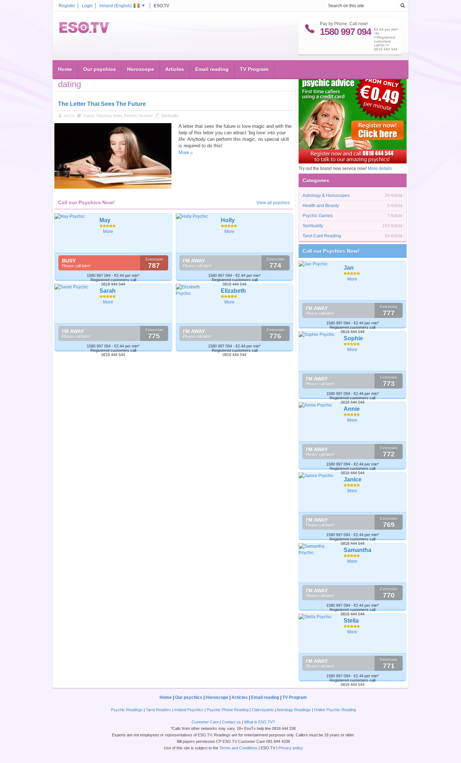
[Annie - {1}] (318, 421)
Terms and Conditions (238, 748)
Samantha (357, 550)
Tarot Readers (158, 710)
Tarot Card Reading (322, 235)
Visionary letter (109, 115)
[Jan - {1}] (318, 280)
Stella (351, 621)
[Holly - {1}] (195, 233)
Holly (228, 220)
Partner (130, 115)
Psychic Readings (127, 710)
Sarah (107, 291)
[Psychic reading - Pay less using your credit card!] (353, 162)
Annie (352, 409)
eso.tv (69, 115)
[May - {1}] (74, 233)
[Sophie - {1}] (318, 351)
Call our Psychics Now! (331, 251)
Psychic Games (318, 215)
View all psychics (273, 202)
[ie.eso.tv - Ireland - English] (84, 31)
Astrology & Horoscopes (326, 195)
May (105, 220)
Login (87, 5)
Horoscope (140, 69)
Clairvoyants (263, 710)
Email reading (212, 69)
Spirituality (170, 115)
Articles (174, 69)
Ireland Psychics (188, 710)
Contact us (231, 722)
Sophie (353, 338)
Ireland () (115, 5)
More (184, 152)
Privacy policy (290, 748)
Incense (146, 115)
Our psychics (99, 69)
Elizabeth (233, 291)
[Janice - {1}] (318, 492)
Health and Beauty (321, 205)
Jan (349, 268)
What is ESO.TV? (259, 722)
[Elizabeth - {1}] (195, 303)
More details (380, 168)
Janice (353, 479)
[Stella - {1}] (318, 633)
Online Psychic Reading (335, 710)
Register (67, 5)
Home (65, 69)
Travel (88, 115)
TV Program (254, 69)
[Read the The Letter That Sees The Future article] (112, 187)
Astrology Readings (294, 710)
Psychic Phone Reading (228, 710)
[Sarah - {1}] (74, 303)
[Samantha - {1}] (318, 563)
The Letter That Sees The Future (102, 104)
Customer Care (205, 722)
